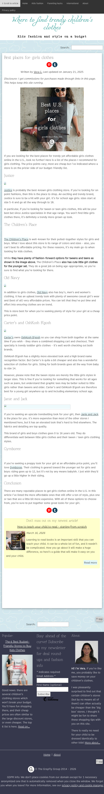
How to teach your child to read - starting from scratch (52, 526)
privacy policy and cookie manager (82, 785)
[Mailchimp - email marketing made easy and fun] (51, 701)
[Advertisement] (52, 590)
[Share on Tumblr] (54, 64)
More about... (92, 743)
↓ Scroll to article (10, 3)
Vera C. (38, 72)
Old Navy (42, 292)
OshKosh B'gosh (30, 337)
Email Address (46, 676)
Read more (90, 563)
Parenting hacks (55, 3)
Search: (65, 47)
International (73, 3)
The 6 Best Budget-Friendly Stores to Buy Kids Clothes (17, 645)
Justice (8, 190)
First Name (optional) (49, 685)
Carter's (8, 337)
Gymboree (16, 467)
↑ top (99, 619)
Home (25, 3)
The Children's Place (16, 239)
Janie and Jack (89, 414)
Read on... (24, 726)
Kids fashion (37, 3)
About (85, 3)
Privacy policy (8, 10)
